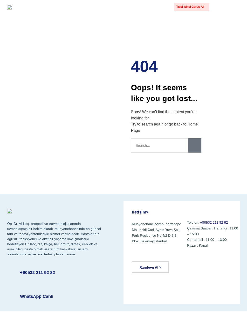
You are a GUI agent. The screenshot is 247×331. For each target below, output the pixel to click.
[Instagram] (160, 254)
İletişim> (140, 212)
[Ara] (194, 145)
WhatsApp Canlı (36, 296)
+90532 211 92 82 (37, 272)
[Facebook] (137, 254)
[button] (222, 7)
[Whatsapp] (183, 254)
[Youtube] (149, 254)
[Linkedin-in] (172, 254)
